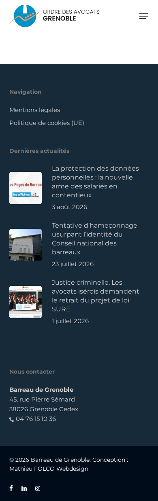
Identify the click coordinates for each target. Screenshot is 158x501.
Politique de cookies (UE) (46, 123)
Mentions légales (34, 110)
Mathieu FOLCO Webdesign (48, 468)
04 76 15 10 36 (35, 419)
